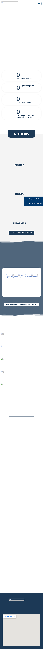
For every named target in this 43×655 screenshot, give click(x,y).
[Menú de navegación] (39, 3)
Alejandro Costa (34, 199)
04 (20, 353)
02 (20, 378)
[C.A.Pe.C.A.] (10, 3)
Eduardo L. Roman (35, 203)
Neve (3, 653)
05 (20, 340)
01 (20, 391)
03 (20, 365)
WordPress (22, 653)
